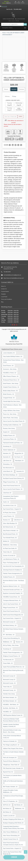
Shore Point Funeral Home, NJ (11, 485)
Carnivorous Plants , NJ (9, 439)
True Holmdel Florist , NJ (10, 537)
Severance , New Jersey (9, 369)
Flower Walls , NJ (8, 663)
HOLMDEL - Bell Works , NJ (11, 704)
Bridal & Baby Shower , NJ (10, 390)
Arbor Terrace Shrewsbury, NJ (11, 835)
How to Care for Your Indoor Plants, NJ (13, 421)
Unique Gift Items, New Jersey (11, 410)
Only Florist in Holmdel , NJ (10, 530)
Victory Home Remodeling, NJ (11, 638)
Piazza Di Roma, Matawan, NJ (11, 761)
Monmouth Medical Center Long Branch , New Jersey (12, 731)
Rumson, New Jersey (9, 428)
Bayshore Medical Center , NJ (11, 586)
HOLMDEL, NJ (7, 711)
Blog (2, 302)
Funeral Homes (5, 291)
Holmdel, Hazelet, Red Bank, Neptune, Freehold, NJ (11, 725)
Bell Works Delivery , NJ (9, 625)
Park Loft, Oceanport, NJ (9, 757)
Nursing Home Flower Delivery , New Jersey (13, 361)
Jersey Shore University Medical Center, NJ (12, 736)
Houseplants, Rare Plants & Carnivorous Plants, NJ (10, 497)
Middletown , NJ (7, 641)
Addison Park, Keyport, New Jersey (13, 748)
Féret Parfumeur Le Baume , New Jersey (12, 406)
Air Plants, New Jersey (9, 512)
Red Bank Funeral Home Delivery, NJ (13, 478)
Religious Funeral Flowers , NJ (11, 656)
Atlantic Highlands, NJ (9, 449)
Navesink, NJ (6, 457)
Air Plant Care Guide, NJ (10, 548)
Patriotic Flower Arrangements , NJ (12, 652)
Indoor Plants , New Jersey (10, 417)
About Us (3, 286)
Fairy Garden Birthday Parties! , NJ (12, 356)
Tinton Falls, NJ (7, 552)
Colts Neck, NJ (7, 492)
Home (4, 32)
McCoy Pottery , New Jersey (11, 645)
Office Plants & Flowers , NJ (10, 376)
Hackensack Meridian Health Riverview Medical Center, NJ (11, 720)
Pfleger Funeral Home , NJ (10, 482)
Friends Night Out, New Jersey (11, 401)
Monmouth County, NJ (9, 622)
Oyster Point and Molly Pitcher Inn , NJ (13, 667)
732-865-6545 (18, 9)
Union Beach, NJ (7, 471)
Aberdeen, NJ (7, 453)
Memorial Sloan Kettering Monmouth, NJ (13, 671)
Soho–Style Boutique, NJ (10, 523)
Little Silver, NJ (7, 460)
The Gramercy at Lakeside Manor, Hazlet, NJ (12, 776)
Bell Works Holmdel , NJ (9, 697)
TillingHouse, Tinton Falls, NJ (11, 764)
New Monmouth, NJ (8, 467)
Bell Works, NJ (18, 805)
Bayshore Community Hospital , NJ (12, 593)
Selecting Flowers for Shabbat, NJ (12, 569)
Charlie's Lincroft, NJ (8, 815)
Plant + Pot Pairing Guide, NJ (11, 562)
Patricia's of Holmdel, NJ (10, 741)
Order (14, 857)
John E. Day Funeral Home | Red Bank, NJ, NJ (12, 853)
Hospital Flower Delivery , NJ (11, 387)
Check (20, 116)
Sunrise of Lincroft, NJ (9, 555)
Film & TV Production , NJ (10, 801)
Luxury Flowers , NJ (8, 516)
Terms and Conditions (6, 299)
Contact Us (4, 288)
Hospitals (3, 294)
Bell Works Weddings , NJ (10, 475)
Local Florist (4, 296)
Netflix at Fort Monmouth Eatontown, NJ (13, 782)
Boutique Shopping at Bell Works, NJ (13, 819)
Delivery (7, 96)
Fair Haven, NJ (18, 457)
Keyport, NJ (6, 432)
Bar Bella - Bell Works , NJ (10, 708)
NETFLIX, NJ (6, 805)
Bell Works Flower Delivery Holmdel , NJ (13, 630)
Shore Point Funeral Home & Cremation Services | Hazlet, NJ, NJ (13, 843)
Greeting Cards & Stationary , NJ (12, 424)
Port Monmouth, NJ (8, 659)
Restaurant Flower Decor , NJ (11, 380)
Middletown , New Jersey (10, 544)
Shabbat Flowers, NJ (9, 435)
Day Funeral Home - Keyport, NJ (12, 509)
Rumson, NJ (6, 519)
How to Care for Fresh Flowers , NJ (12, 489)
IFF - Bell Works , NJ (8, 634)
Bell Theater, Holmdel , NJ (10, 786)
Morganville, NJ (19, 453)
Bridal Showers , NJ (8, 394)
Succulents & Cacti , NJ (9, 505)
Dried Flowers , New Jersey (10, 383)
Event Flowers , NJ (8, 365)
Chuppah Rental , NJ (9, 397)
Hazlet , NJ (6, 502)
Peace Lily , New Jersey (9, 414)
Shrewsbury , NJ (7, 464)
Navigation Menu (7, 28)
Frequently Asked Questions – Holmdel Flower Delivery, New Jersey (13, 827)
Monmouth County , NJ (9, 683)
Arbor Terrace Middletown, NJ (11, 832)
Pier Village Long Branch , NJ (11, 745)
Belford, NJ (6, 541)
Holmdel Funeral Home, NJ (10, 839)
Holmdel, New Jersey (9, 694)
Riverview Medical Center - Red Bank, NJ (13, 581)
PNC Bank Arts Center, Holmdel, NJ (13, 768)
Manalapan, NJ (19, 460)
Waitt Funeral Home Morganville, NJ (13, 614)
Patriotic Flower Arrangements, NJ (12, 573)
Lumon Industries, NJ (9, 353)
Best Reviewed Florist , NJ (10, 534)
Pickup (14, 96)
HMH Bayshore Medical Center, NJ (12, 715)
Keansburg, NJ (7, 446)
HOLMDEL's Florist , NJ (9, 372)
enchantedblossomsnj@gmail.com (12, 275)
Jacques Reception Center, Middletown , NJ (10, 791)
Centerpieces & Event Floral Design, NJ (13, 797)
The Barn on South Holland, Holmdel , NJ (13, 753)
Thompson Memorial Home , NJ (12, 600)
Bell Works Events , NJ (9, 527)
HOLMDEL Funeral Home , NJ (11, 597)
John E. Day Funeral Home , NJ (12, 604)
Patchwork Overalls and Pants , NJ (12, 442)
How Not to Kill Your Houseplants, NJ (13, 566)
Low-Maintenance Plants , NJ (11, 559)
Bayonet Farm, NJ (8, 772)
